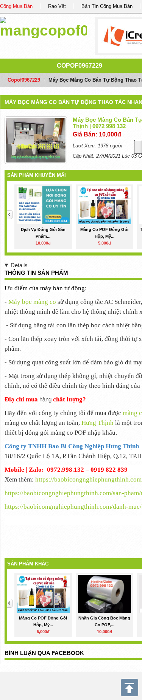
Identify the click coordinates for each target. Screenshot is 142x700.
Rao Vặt (57, 6)
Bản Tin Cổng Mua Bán (107, 6)
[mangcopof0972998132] (43, 26)
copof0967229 (79, 65)
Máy (32, 301)
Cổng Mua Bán (16, 6)
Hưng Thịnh (97, 422)
